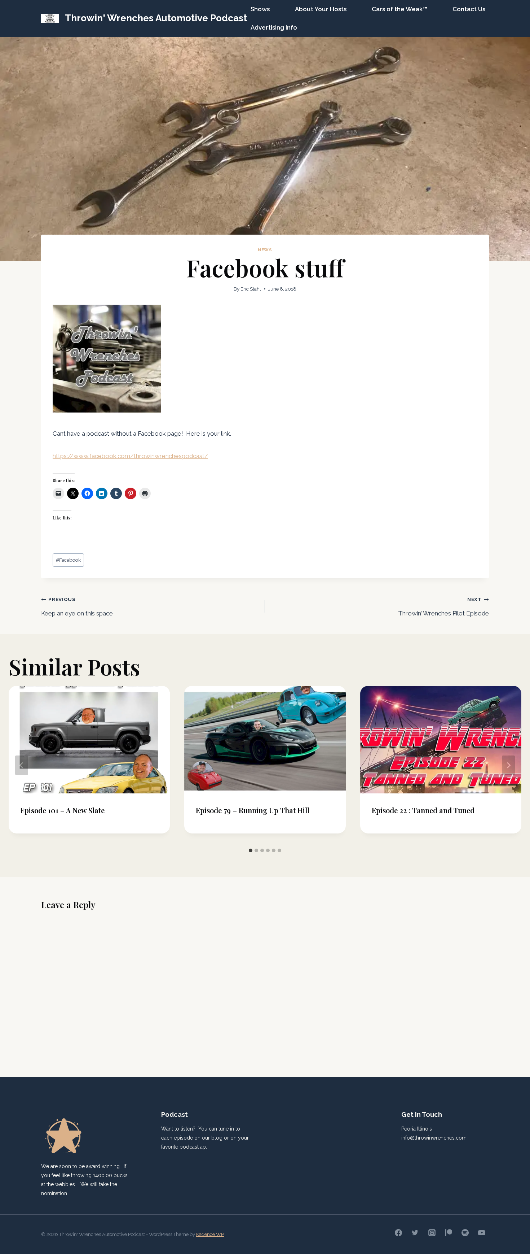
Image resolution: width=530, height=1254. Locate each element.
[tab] (250, 850)
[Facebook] (398, 1232)
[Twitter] (415, 1232)
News (265, 249)
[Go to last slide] (21, 765)
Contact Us (468, 9)
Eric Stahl (250, 289)
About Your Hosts (320, 9)
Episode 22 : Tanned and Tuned (423, 810)
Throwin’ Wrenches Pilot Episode (443, 606)
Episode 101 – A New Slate (62, 810)
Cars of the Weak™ (399, 9)
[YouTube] (481, 1232)
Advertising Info (274, 27)
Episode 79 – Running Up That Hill (252, 810)
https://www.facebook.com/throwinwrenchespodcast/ (130, 456)
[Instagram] (432, 1232)
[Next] (508, 765)
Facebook (68, 560)
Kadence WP (210, 1234)
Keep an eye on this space (77, 606)
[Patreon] (448, 1232)
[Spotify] (465, 1232)
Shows (260, 9)
